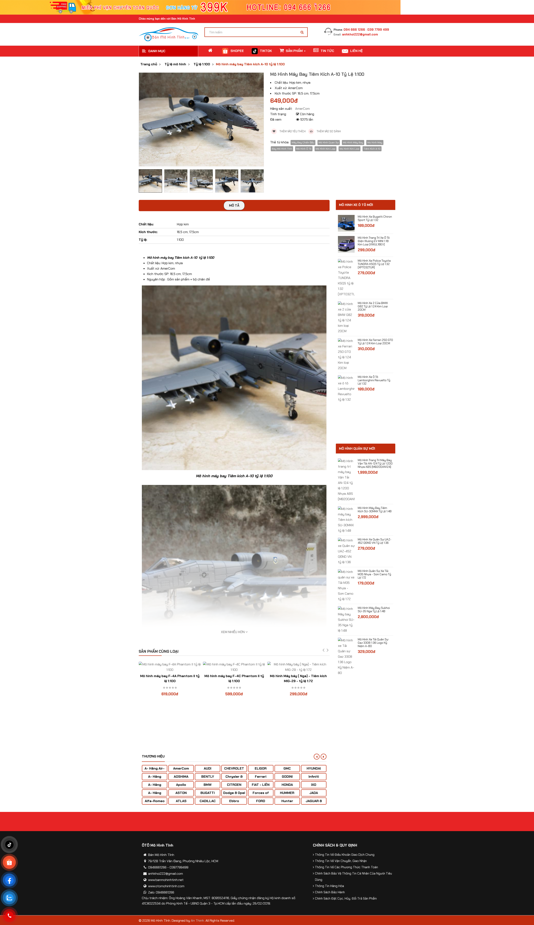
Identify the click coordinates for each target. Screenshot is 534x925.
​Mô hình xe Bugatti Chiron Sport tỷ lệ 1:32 (375, 218)
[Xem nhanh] (178, 664)
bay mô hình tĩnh (282, 148)
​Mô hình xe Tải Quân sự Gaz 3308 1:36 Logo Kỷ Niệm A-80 (373, 642)
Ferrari (260, 776)
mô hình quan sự (329, 142)
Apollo (181, 784)
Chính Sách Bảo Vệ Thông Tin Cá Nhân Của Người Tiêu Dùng (353, 876)
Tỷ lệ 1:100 (202, 64)
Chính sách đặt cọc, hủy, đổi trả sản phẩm (346, 898)
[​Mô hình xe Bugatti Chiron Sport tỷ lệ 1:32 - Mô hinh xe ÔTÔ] (346, 223)
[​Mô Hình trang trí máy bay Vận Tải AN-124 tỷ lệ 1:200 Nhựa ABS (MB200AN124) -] (346, 480)
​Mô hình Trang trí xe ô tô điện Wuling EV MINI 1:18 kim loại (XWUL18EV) (374, 241)
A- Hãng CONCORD (155, 795)
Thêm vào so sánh (328, 131)
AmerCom (181, 768)
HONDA (287, 784)
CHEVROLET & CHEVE (234, 770)
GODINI (287, 776)
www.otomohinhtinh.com (166, 886)
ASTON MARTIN (181, 795)
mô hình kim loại (325, 148)
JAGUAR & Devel (314, 803)
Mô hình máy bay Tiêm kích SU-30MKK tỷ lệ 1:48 (375, 509)
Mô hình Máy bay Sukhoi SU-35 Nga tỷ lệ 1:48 (374, 609)
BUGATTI (207, 793)
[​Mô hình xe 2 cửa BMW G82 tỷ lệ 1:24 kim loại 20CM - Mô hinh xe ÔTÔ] (346, 317)
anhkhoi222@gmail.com (360, 34)
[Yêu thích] (161, 664)
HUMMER (287, 793)
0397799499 (179, 867)
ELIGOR (261, 768)
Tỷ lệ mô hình (175, 64)
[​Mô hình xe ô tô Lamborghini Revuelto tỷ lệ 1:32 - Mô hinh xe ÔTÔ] (346, 388)
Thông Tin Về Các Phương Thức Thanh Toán (346, 867)
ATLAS (181, 801)
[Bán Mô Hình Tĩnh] (168, 34)
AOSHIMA (181, 776)
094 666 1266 (354, 30)
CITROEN (234, 784)
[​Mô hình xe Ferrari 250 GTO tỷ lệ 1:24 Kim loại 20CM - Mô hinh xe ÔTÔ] (346, 354)
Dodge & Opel (234, 793)
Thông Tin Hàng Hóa (329, 886)
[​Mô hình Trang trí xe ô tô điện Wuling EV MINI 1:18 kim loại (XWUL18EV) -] (346, 244)
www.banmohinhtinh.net (166, 880)
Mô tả (234, 205)
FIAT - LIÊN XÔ (261, 786)
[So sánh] (170, 664)
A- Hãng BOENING (154, 786)
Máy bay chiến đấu (303, 142)
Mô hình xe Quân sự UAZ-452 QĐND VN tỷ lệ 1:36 (374, 541)
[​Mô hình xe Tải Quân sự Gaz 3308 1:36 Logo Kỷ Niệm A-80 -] (346, 656)
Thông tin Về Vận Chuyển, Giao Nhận (341, 861)
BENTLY (207, 776)
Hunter (287, 801)
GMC (287, 768)
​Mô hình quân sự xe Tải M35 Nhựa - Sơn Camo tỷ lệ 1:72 (374, 574)
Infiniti (314, 776)
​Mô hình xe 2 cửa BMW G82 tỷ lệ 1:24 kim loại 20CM (373, 306)
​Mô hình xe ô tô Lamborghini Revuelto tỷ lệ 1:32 (374, 380)
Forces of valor (261, 795)
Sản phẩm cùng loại (159, 651)
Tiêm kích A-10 (372, 148)
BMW (208, 784)
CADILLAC (208, 801)
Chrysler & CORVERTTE (234, 778)
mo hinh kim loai (349, 148)
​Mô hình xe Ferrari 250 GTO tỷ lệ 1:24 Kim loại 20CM (375, 341)
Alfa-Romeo (155, 801)
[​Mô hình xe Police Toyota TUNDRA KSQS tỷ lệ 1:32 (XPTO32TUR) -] (346, 277)
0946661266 (157, 867)
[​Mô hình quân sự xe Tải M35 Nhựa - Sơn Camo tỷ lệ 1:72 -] (346, 585)
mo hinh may (374, 142)
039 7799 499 (378, 30)
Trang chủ (148, 64)
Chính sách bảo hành (330, 892)
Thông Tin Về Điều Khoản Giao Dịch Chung (344, 855)
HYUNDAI (314, 768)
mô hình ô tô (303, 148)
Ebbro (234, 801)
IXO (313, 784)
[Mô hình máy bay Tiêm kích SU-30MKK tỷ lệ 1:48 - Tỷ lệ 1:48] (346, 519)
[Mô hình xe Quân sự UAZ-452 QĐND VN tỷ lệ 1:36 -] (346, 551)
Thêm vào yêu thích (292, 131)
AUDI (207, 768)
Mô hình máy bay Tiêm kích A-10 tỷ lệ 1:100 (250, 64)
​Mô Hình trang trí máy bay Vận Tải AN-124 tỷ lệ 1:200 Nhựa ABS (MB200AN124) (375, 463)
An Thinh (197, 920)
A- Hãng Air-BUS (155, 770)
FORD (260, 801)
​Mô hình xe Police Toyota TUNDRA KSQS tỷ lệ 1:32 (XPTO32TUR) (374, 264)
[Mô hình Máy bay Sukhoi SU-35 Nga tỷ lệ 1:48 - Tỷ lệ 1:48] (346, 619)
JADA (313, 793)
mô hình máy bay (353, 142)
